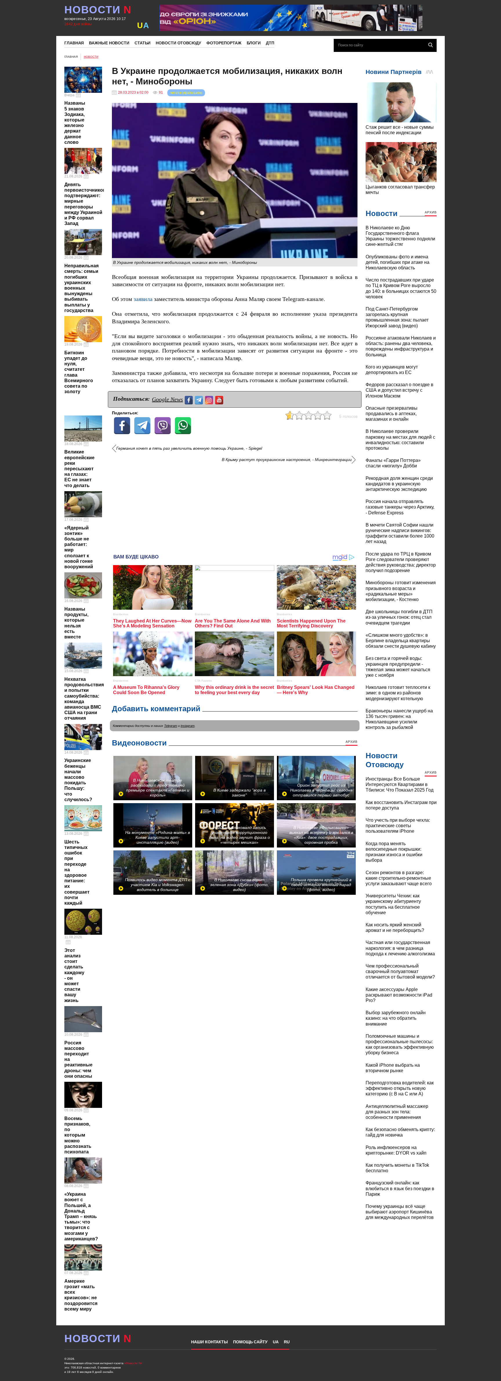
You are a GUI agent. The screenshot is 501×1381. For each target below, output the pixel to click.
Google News (167, 399)
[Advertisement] (234, 506)
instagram (188, 725)
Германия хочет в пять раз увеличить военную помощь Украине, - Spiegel (189, 448)
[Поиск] (430, 45)
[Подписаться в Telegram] (200, 399)
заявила (143, 299)
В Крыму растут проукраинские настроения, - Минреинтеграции (287, 460)
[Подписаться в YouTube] (220, 399)
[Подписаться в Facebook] (189, 399)
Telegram (170, 725)
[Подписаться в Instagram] (210, 399)
